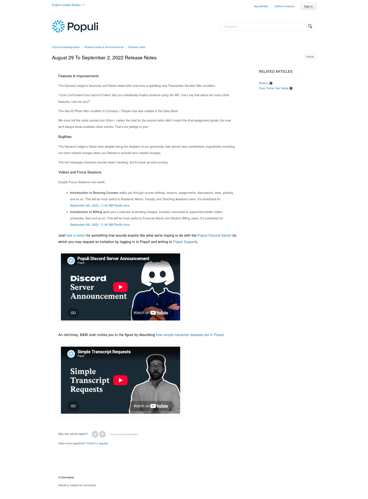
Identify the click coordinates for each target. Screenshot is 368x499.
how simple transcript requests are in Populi (190, 334)
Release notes (136, 47)
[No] (102, 434)
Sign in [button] (308, 6)
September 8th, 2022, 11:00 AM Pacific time (99, 224)
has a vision (76, 235)
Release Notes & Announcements (104, 47)
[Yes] (95, 434)
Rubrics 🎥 (266, 83)
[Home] (75, 26)
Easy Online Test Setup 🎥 (276, 88)
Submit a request (284, 6)
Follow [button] (310, 56)
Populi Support (184, 241)
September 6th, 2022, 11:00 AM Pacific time (99, 205)
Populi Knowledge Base (66, 47)
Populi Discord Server (214, 235)
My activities (261, 6)
